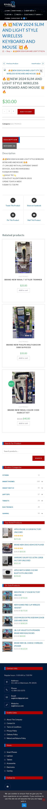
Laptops (10, 756)
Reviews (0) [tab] (9, 146)
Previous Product (12, 64)
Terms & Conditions (14, 727)
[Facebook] (8, 786)
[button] (41, 71)
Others (5, 475)
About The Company (14, 720)
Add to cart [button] (23, 290)
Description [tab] (10, 140)
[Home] (3, 51)
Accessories (11, 763)
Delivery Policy (12, 734)
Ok (24, 805)
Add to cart (26, 112)
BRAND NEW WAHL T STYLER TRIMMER (23, 279)
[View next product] (43, 63)
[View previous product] (4, 63)
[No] (44, 799)
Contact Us (11, 723)
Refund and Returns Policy (16, 738)
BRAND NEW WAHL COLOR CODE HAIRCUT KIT (23, 411)
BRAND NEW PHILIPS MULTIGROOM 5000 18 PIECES (23, 346)
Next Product (36, 64)
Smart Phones (12, 752)
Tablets (9, 760)
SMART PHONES (8, 481)
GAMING (5, 513)
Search (38, 458)
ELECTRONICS (16, 124)
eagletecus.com (17, 706)
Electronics (11, 767)
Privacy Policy (12, 731)
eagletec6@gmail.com (19, 698)
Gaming (9, 771)
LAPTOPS (6, 494)
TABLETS (5, 501)
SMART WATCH (8, 488)
